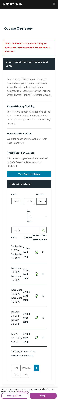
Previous (27, 367)
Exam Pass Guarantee (37, 237)
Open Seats (44, 237)
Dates (14, 194)
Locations (27, 237)
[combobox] (16, 201)
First (15, 367)
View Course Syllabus (29, 174)
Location (40, 194)
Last (25, 374)
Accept (43, 396)
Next (15, 374)
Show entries (29, 216)
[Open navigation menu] (54, 3)
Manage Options (14, 396)
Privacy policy (23, 392)
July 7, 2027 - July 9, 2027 (16, 337)
